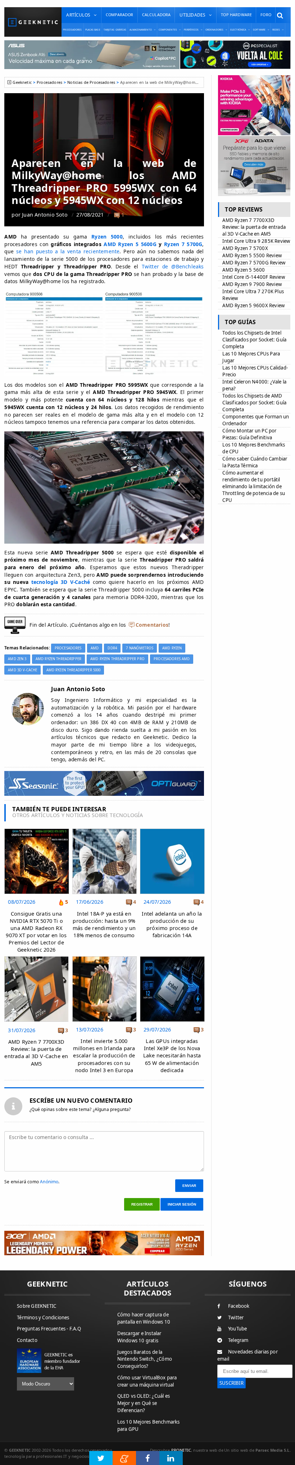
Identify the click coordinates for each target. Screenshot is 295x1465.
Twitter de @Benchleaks (173, 266)
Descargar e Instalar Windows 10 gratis (139, 1337)
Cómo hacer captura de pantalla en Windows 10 (143, 1318)
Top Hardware (236, 14)
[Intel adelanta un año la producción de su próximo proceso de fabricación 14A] (172, 830)
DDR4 (112, 648)
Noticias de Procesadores (91, 82)
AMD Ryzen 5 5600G (130, 244)
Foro (265, 14)
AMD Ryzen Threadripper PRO (117, 659)
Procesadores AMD (172, 659)
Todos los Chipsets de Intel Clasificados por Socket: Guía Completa (254, 340)
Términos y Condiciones (43, 1317)
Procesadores (72, 29)
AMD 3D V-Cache (22, 670)
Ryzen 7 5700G (183, 244)
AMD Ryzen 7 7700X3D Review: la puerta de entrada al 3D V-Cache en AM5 (36, 1052)
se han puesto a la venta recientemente (68, 251)
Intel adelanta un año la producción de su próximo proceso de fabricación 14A (172, 924)
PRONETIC (181, 1450)
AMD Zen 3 (17, 659)
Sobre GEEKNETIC (36, 1306)
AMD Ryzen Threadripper (58, 659)
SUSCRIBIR (231, 1383)
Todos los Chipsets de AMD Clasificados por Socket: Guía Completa (254, 403)
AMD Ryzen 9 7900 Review (252, 284)
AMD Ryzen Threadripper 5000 (73, 670)
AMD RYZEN (172, 648)
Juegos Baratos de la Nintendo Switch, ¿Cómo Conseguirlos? (144, 1359)
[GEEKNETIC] (33, 22)
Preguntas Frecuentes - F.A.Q (49, 1328)
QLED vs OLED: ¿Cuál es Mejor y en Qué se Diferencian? (143, 1403)
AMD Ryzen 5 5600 (243, 270)
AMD (95, 648)
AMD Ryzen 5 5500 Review (252, 255)
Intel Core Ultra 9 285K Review (256, 241)
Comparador (119, 14)
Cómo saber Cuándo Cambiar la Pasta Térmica (254, 462)
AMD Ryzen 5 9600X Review (253, 305)
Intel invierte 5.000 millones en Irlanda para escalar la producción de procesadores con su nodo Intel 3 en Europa (104, 1056)
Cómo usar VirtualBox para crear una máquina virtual (147, 1381)
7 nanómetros (139, 648)
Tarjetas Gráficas (115, 29)
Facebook (239, 1306)
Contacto (27, 1340)
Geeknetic (22, 82)
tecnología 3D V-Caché (60, 582)
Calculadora (156, 14)
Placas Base (92, 29)
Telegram (238, 1340)
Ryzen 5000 (107, 236)
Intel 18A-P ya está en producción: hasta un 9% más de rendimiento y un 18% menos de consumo (104, 924)
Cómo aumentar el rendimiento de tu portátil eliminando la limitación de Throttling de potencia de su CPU (253, 486)
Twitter (236, 1317)
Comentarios (152, 624)
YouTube (237, 1328)
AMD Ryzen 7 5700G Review (253, 262)
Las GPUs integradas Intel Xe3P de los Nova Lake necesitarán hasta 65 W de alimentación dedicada (172, 1056)
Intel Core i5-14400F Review (253, 277)
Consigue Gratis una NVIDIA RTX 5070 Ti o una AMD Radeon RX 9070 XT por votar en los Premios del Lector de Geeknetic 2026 (36, 931)
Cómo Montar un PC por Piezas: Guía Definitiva (249, 434)
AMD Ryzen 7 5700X (245, 248)
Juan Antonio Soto (45, 214)
